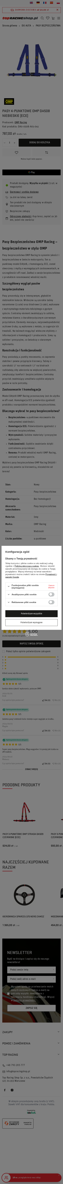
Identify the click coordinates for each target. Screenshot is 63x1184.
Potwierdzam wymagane (31, 622)
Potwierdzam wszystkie (31, 613)
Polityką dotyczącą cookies (27, 566)
